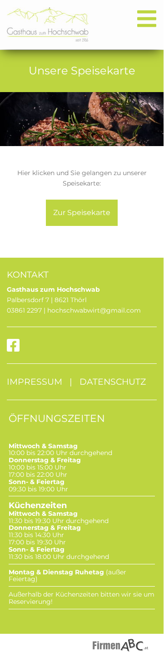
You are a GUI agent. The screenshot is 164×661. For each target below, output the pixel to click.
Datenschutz (113, 381)
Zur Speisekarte (81, 212)
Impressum (34, 381)
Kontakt (28, 274)
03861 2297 (24, 310)
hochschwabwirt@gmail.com (94, 310)
